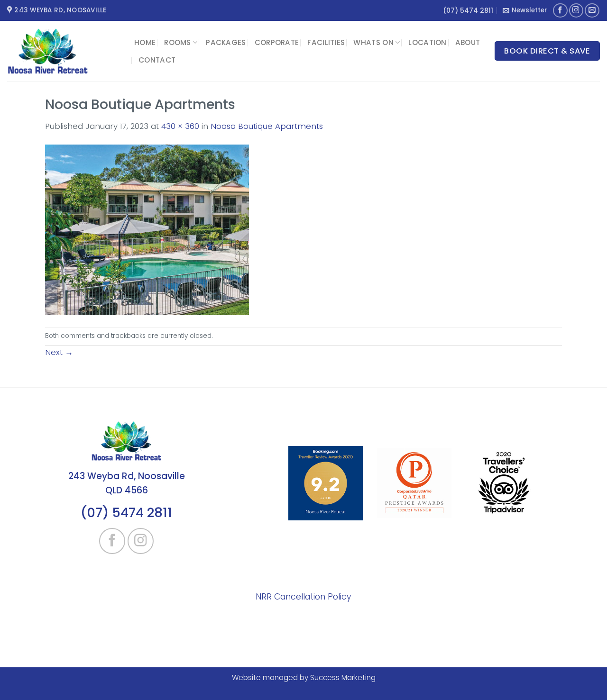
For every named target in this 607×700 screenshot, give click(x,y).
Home (145, 42)
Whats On (373, 42)
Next (59, 352)
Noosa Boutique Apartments (267, 126)
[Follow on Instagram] (576, 10)
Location (427, 42)
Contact (156, 60)
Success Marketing (343, 677)
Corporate (277, 42)
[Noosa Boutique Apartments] (147, 229)
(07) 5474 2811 (468, 10)
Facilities (326, 42)
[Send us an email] (592, 10)
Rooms (177, 42)
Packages (226, 42)
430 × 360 (180, 126)
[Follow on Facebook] (560, 10)
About (467, 42)
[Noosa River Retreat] (63, 51)
